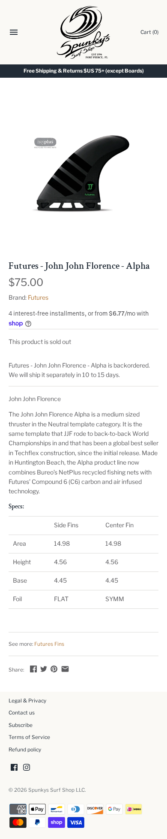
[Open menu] (14, 33)
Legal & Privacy (27, 701)
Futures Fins (49, 644)
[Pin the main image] (54, 668)
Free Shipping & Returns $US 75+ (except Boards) (84, 71)
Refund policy (25, 750)
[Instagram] (26, 768)
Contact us (22, 713)
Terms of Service (29, 737)
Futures (38, 297)
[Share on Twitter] (43, 668)
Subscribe (21, 725)
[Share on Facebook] (33, 668)
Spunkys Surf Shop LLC (56, 790)
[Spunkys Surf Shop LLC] (83, 32)
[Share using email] (65, 668)
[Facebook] (14, 768)
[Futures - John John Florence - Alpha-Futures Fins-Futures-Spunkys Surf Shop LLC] (83, 174)
